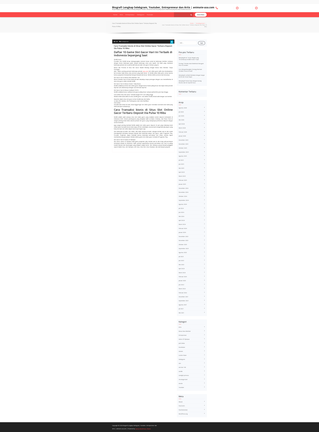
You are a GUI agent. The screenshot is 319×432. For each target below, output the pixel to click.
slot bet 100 (182, 367)
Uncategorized (200, 23)
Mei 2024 (181, 216)
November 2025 (183, 144)
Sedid (116, 41)
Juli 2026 (181, 112)
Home (115, 15)
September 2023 (184, 248)
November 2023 (183, 240)
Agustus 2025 (183, 156)
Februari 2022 (183, 293)
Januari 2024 (182, 232)
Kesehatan (182, 347)
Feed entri (182, 406)
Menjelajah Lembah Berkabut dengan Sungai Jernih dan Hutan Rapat (192, 76)
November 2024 (183, 192)
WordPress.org (183, 414)
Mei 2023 (181, 264)
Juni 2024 (181, 212)
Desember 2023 (183, 236)
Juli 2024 (181, 208)
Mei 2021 (181, 313)
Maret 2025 (182, 176)
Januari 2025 (182, 184)
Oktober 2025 (183, 148)
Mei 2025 (181, 168)
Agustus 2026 (183, 108)
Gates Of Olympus (184, 339)
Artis (121, 15)
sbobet (181, 351)
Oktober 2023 (183, 244)
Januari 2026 (182, 136)
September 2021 (184, 300)
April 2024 (182, 220)
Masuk (180, 402)
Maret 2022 (182, 288)
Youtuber (150, 15)
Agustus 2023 (183, 252)
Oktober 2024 (183, 196)
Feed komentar (183, 410)
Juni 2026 (181, 116)
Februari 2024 (183, 228)
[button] (191, 15)
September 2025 (184, 152)
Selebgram (140, 15)
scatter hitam (183, 355)
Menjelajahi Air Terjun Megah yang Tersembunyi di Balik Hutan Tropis (189, 58)
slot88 (180, 371)
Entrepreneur (129, 15)
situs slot (145, 71)
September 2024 (184, 200)
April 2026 (182, 124)
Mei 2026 (181, 120)
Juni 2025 (181, 164)
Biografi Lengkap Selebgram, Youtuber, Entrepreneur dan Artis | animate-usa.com (163, 7)
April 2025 (182, 172)
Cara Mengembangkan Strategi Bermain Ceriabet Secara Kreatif (190, 70)
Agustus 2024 (183, 204)
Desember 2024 (183, 188)
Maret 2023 (182, 272)
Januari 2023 (182, 280)
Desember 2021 (183, 296)
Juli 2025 (181, 160)
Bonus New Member (185, 331)
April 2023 (182, 268)
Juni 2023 (181, 260)
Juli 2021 (181, 309)
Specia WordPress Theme (143, 429)
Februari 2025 (183, 180)
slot (180, 363)
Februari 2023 (183, 276)
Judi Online (182, 343)
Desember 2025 (183, 140)
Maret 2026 (182, 128)
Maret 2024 (182, 224)
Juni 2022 (181, 284)
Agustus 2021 (183, 305)
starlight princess (184, 375)
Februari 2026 (183, 132)
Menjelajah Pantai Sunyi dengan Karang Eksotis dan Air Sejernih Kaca (190, 81)
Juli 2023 (181, 256)
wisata (181, 383)
